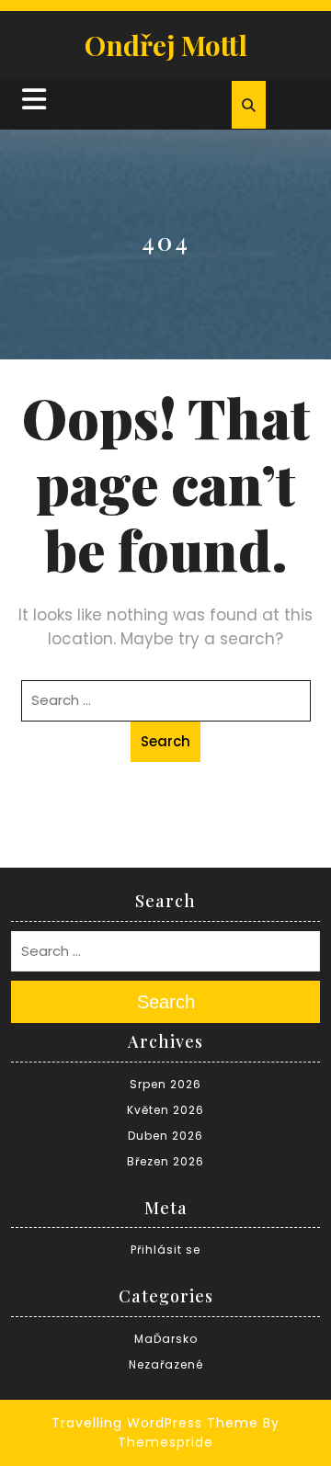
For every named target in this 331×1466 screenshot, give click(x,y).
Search (165, 741)
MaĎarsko (166, 1339)
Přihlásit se (165, 1249)
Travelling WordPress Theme (154, 1423)
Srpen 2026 (165, 1084)
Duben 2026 (165, 1135)
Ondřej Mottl (166, 45)
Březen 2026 (165, 1161)
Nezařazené (166, 1364)
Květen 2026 (165, 1110)
